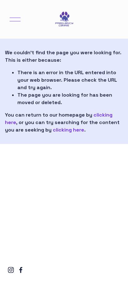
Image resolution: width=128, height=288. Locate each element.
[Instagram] (11, 270)
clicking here (68, 130)
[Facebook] (21, 270)
